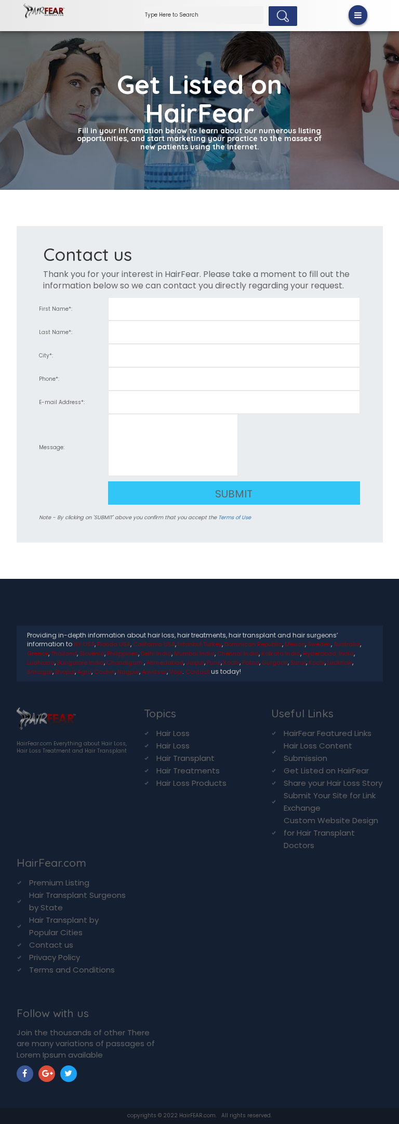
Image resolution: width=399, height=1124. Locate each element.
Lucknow (339, 662)
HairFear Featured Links (327, 733)
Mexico (295, 644)
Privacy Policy (54, 957)
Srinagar (39, 672)
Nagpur (128, 672)
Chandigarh (125, 662)
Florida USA (113, 644)
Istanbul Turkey (200, 644)
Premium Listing (59, 882)
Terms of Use (234, 517)
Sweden (319, 644)
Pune (214, 662)
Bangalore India (80, 662)
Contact (197, 672)
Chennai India (238, 653)
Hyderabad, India (328, 653)
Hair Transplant (185, 758)
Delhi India (156, 653)
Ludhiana (41, 662)
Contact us (51, 944)
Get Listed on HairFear (326, 770)
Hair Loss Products (191, 783)
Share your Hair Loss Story (333, 783)
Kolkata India (280, 653)
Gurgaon (275, 662)
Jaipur (195, 662)
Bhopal (65, 672)
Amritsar (154, 672)
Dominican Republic (253, 644)
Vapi (175, 672)
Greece (37, 653)
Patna (250, 662)
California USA (154, 644)
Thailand (64, 653)
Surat (298, 662)
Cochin (104, 672)
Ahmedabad (165, 662)
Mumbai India (194, 653)
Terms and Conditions (72, 969)
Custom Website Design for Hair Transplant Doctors (331, 833)
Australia (347, 644)
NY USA (84, 644)
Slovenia (91, 653)
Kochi (231, 662)
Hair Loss (173, 733)
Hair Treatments (188, 770)
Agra (84, 672)
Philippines (122, 653)
